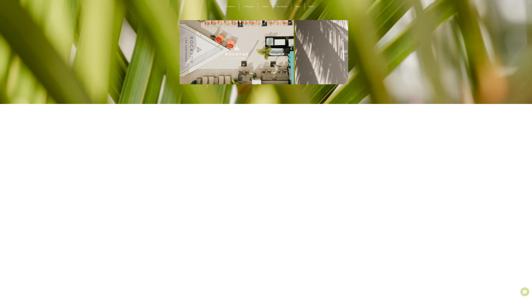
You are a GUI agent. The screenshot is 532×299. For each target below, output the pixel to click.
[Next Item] (343, 52)
